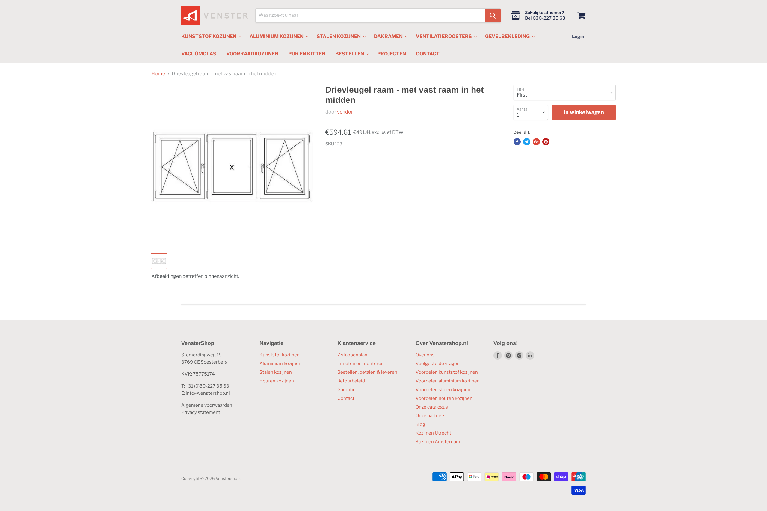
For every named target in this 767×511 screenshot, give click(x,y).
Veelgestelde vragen (438, 363)
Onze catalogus (432, 407)
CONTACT (428, 54)
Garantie (346, 389)
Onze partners (431, 415)
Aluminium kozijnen (280, 363)
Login (578, 36)
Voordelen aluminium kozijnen (448, 381)
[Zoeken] (493, 15)
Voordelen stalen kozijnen (443, 389)
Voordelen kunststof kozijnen (447, 372)
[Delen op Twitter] (526, 141)
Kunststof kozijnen (279, 355)
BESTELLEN (350, 54)
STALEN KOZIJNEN (339, 36)
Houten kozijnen (276, 381)
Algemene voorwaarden (206, 405)
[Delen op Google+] (536, 141)
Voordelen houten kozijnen (444, 398)
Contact (345, 398)
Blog (420, 424)
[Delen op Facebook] (517, 141)
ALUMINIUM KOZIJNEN (277, 36)
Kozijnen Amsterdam (438, 441)
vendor (345, 112)
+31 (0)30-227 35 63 (207, 386)
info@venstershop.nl (208, 393)
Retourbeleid (351, 381)
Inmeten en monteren (360, 363)
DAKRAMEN (389, 36)
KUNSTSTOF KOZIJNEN (209, 36)
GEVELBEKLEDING (508, 36)
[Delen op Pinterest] (545, 141)
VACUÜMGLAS (198, 54)
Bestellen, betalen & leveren (367, 372)
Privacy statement (200, 412)
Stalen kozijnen (275, 372)
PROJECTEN (391, 54)
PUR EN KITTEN (306, 54)
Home (158, 73)
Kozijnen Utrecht (433, 433)
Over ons (425, 355)
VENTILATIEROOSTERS (444, 36)
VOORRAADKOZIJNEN (252, 54)
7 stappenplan (352, 355)
